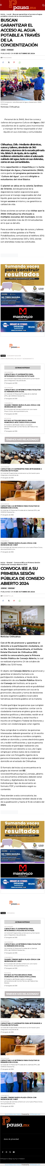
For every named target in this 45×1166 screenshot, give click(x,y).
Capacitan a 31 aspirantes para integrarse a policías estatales (19, 375)
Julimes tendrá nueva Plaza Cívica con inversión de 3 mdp (22, 406)
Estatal (7, 418)
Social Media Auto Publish (13, 1165)
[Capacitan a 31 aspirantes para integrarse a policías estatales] (22, 454)
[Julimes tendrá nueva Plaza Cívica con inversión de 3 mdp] (22, 528)
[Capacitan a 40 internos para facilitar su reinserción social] (22, 491)
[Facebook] (3, 62)
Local (9, 14)
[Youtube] (13, 1152)
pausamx (7, 58)
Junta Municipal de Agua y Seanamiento (17, 359)
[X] (8, 62)
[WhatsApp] (19, 62)
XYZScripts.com (35, 1165)
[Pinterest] (14, 62)
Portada (10, 50)
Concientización (14, 356)
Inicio (3, 14)
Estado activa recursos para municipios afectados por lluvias (20, 421)
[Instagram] (6, 1152)
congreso (8, 403)
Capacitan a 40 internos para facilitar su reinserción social (22, 390)
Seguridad (8, 372)
